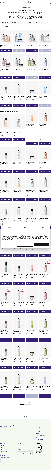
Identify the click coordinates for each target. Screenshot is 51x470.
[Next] (29, 402)
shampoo (11, 17)
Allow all (42, 244)
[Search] (3, 3)
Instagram (20, 445)
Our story (2, 445)
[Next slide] (50, 22)
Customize (24, 244)
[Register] (19, 430)
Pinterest (20, 448)
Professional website (4, 461)
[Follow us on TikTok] (20, 457)
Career (37, 437)
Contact (38, 431)
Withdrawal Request (40, 439)
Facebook (20, 447)
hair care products (21, 13)
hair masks (22, 17)
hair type (12, 13)
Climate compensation (5, 457)
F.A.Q (37, 425)
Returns (37, 429)
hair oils (29, 17)
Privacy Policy (39, 433)
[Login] (47, 2)
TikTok (19, 449)
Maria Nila (5, 466)
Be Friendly (2, 455)
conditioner (16, 17)
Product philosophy (4, 451)
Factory (1, 453)
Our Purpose (3, 447)
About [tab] (42, 227)
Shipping (38, 427)
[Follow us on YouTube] (30, 453)
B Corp (1, 459)
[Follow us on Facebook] (20, 453)
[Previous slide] (1, 130)
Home (21, 7)
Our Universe (3, 449)
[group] (4, 23)
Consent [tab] (9, 227)
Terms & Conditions (40, 435)
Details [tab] (25, 227)
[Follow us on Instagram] (23, 453)
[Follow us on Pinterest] (27, 453)
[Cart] (50, 3)
